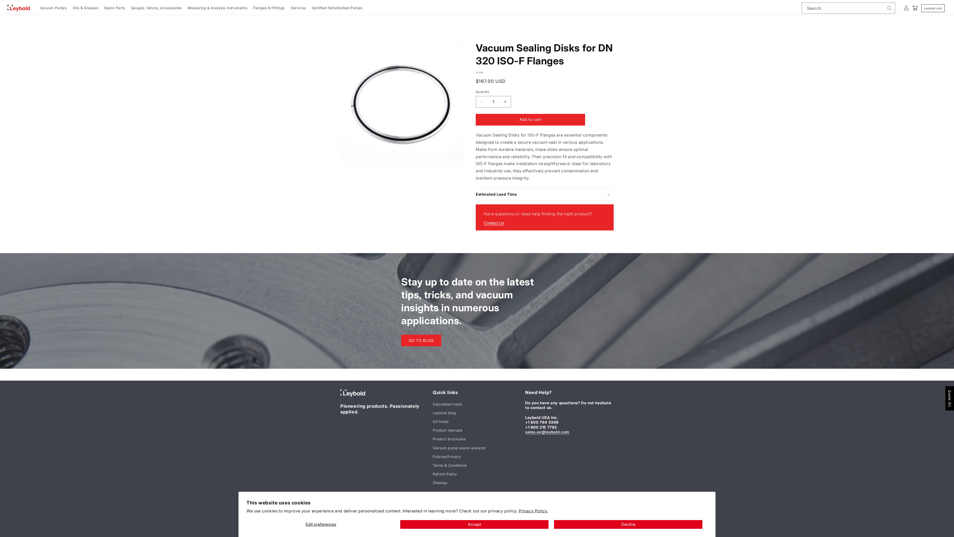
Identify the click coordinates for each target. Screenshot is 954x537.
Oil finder (441, 421)
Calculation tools (447, 404)
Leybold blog (444, 413)
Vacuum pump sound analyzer (459, 448)
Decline (628, 524)
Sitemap (440, 483)
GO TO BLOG (421, 340)
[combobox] (848, 8)
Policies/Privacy (447, 456)
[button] (545, 194)
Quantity (482, 92)
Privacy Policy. (533, 510)
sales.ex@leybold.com (547, 432)
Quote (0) (950, 398)
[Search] (889, 8)
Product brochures (449, 439)
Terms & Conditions (450, 465)
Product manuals (447, 430)
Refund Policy (445, 474)
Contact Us (494, 223)
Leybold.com (933, 8)
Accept (474, 524)
